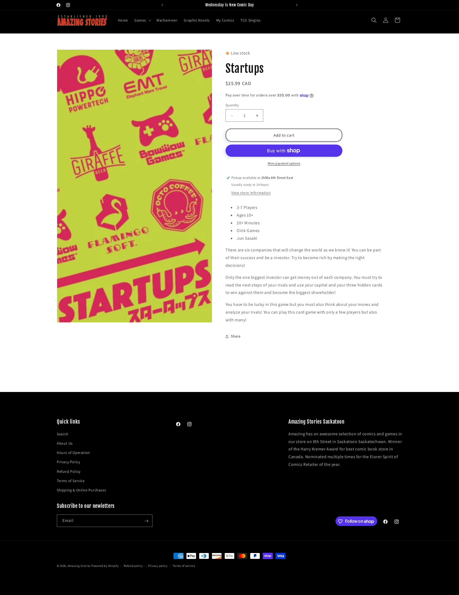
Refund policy (133, 565)
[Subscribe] (146, 521)
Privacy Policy (68, 462)
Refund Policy (68, 471)
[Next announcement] (297, 5)
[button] (142, 20)
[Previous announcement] (162, 5)
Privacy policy (158, 565)
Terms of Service (71, 480)
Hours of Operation (73, 452)
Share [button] (236, 336)
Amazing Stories (79, 566)
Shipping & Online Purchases (81, 490)
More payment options (284, 163)
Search (63, 434)
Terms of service (184, 565)
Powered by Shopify (105, 566)
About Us (65, 443)
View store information (251, 192)
